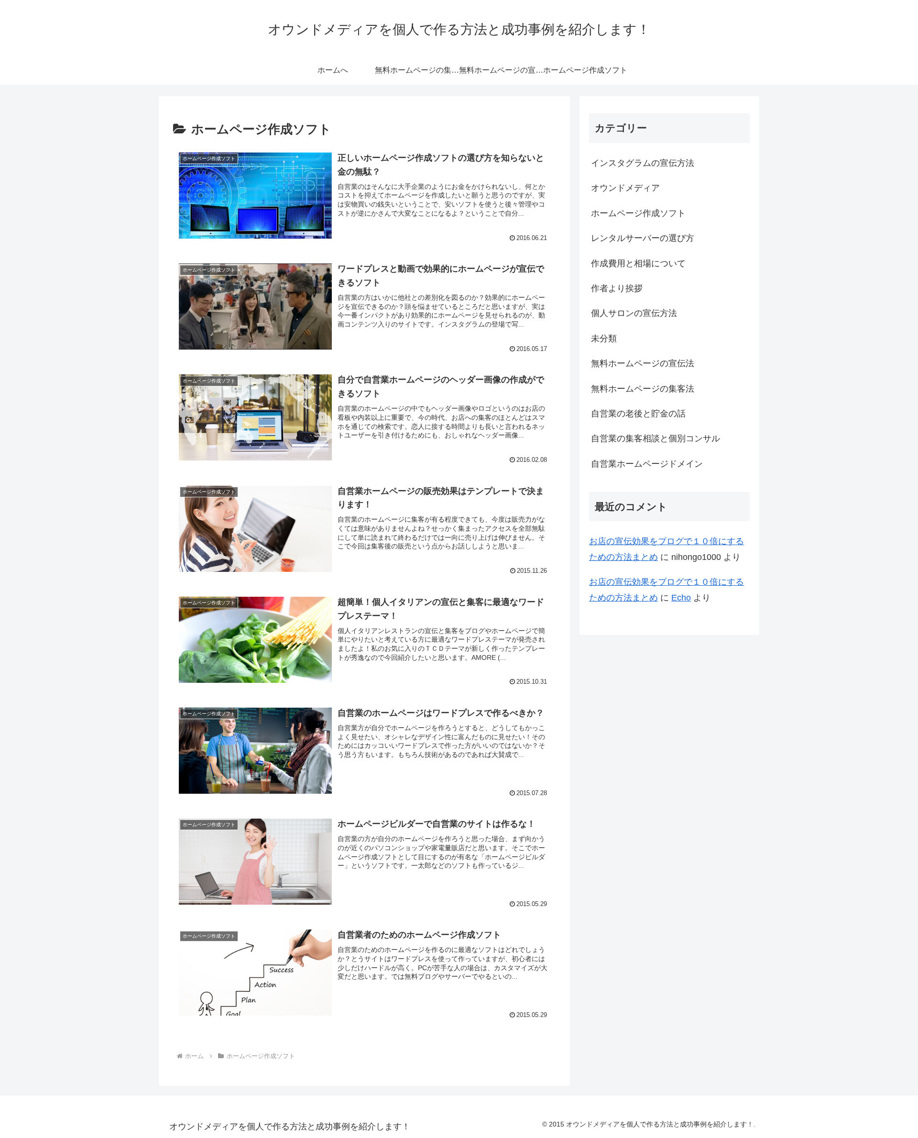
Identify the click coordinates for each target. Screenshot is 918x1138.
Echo (681, 597)
